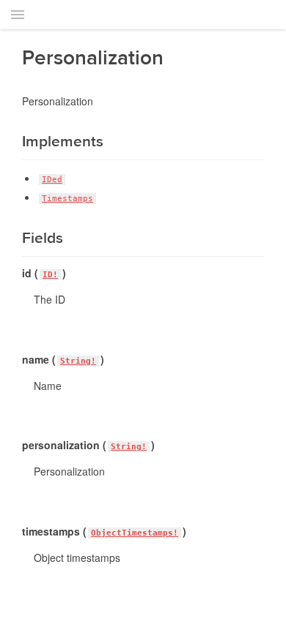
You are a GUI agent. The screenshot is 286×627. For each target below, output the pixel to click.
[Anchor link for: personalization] (17, 445)
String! (78, 361)
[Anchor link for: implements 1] (14, 141)
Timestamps (67, 198)
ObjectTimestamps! (134, 533)
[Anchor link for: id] (17, 273)
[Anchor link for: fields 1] (14, 238)
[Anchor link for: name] (17, 359)
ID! (50, 274)
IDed (52, 179)
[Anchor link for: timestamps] (17, 531)
